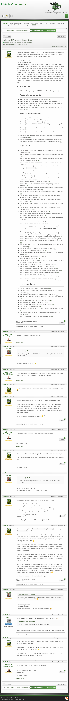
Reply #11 (5, 589)
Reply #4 (5, 384)
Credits (18, 697)
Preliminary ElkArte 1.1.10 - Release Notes (43, 30)
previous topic (56, 46)
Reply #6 (5, 429)
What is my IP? (20, 342)
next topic (63, 46)
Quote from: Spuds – (27, 351)
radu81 (8, 617)
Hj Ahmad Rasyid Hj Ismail (8, 335)
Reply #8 (5, 473)
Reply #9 (5, 496)
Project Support (11, 30)
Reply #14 (5, 662)
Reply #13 (5, 638)
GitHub (34, 25)
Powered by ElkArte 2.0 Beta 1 (8, 697)
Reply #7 (5, 450)
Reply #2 (5, 346)
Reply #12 (5, 614)
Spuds (9, 52)
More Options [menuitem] (61, 36)
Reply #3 (5, 369)
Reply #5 (5, 396)
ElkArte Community (13, 4)
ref (49, 99)
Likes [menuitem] (63, 322)
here (57, 91)
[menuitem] (66, 16)
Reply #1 (5, 331)
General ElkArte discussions (23, 30)
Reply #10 (5, 525)
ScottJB (8, 349)
